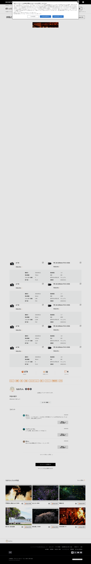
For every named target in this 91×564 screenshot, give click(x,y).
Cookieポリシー (27, 12)
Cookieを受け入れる (58, 16)
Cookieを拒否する (45, 16)
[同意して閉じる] (78, 1)
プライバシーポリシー (31, 13)
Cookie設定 (33, 16)
